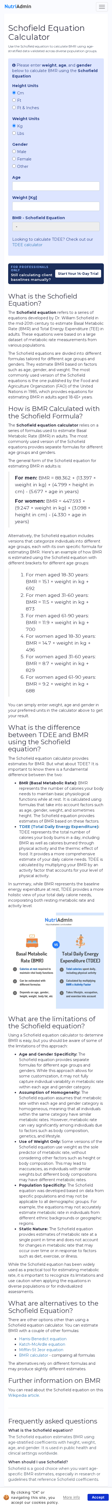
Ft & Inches (28, 107)
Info (66, 1496)
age (16, 177)
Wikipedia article (23, 1395)
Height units (25, 85)
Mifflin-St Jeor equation (41, 1349)
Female (24, 159)
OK (98, 1497)
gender (20, 144)
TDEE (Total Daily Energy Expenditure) (58, 826)
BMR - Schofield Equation (38, 217)
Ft (19, 100)
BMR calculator (33, 1355)
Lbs (20, 133)
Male (21, 151)
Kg (20, 126)
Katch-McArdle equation (42, 1344)
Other (22, 166)
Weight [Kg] (24, 197)
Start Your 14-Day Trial (78, 274)
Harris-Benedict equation (43, 1338)
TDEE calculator (27, 244)
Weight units (25, 118)
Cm (20, 93)
